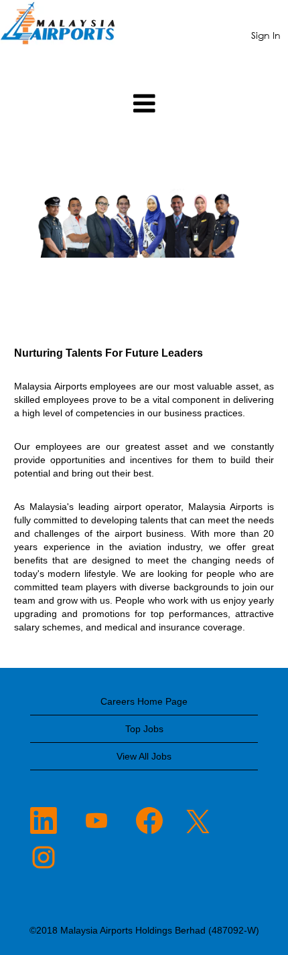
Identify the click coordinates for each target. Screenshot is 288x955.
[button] (144, 103)
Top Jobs (144, 728)
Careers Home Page (144, 701)
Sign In (266, 35)
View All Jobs (144, 756)
